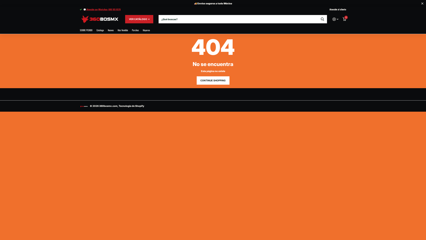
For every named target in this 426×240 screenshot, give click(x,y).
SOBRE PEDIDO (86, 30)
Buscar (322, 19)
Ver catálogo (138, 19)
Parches (135, 30)
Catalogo (100, 30)
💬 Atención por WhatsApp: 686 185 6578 (102, 9)
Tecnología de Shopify (131, 105)
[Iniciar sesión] (335, 19)
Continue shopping (213, 80)
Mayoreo (146, 30)
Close (422, 3)
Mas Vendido (123, 30)
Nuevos (111, 30)
